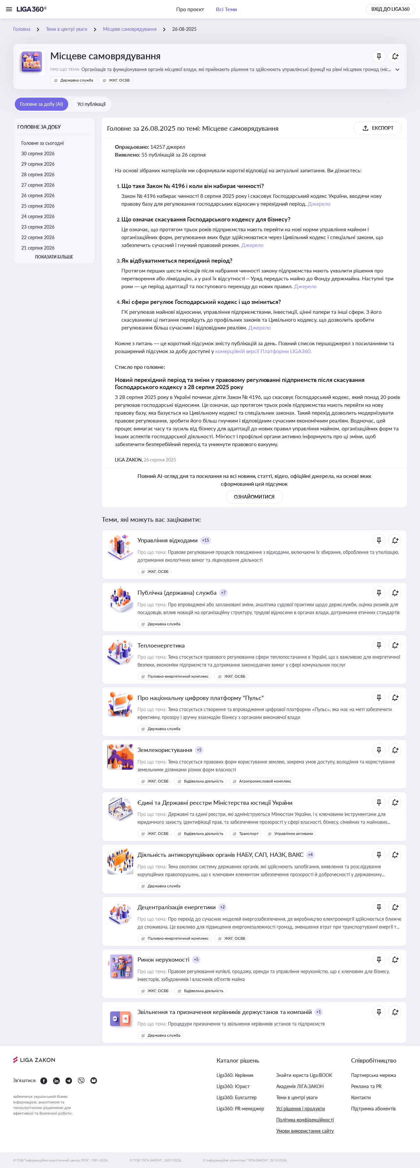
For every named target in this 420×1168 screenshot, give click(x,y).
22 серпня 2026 (37, 237)
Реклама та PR (366, 1086)
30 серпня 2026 (37, 153)
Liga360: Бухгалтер (237, 1097)
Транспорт (249, 833)
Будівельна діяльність (203, 781)
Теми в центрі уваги (297, 1097)
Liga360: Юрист (233, 1086)
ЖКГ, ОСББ (119, 80)
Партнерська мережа (373, 1075)
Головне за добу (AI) (41, 104)
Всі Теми (226, 9)
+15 (205, 540)
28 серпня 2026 (37, 174)
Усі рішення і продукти (300, 1108)
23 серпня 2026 (37, 227)
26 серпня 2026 (37, 195)
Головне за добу (39, 127)
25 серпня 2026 (37, 206)
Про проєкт (190, 9)
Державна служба (76, 80)
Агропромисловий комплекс (265, 781)
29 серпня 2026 (37, 164)
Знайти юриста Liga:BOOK (304, 1075)
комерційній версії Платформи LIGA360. (263, 351)
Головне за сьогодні (42, 143)
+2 (222, 907)
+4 (310, 854)
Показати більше (54, 256)
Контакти (361, 1097)
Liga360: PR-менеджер (240, 1108)
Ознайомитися (254, 496)
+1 (318, 1011)
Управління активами (293, 833)
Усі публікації (91, 104)
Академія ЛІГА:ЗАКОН (300, 1086)
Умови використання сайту (305, 1131)
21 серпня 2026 (37, 248)
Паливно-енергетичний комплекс (178, 676)
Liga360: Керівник (235, 1075)
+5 (199, 749)
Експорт (382, 128)
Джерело (319, 203)
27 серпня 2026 (37, 185)
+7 (223, 592)
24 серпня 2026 (37, 216)
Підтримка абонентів (373, 1108)
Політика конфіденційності (305, 1119)
